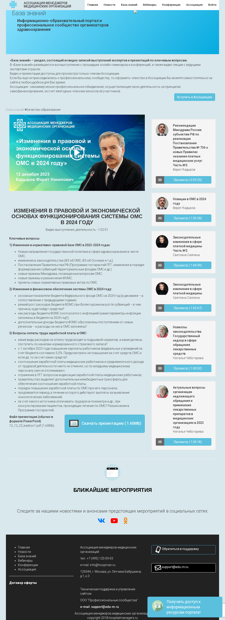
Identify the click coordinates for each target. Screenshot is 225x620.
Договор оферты (23, 583)
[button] (105, 607)
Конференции (28, 565)
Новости (24, 552)
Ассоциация (27, 569)
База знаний (15, 109)
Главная (24, 547)
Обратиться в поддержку (180, 549)
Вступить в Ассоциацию (194, 97)
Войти (212, 4)
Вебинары (25, 560)
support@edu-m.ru (175, 567)
